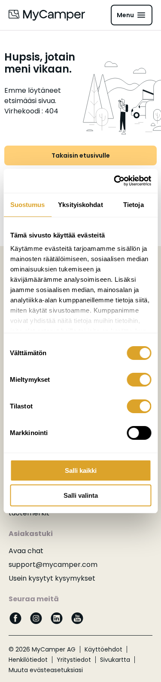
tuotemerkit (29, 513)
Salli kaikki (81, 470)
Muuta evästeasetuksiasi (46, 670)
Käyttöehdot (103, 649)
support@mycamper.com (53, 564)
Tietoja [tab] (133, 204)
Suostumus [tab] (27, 204)
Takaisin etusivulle (81, 155)
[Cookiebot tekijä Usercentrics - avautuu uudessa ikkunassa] (114, 180)
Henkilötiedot (28, 659)
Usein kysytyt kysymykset (52, 578)
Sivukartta (115, 659)
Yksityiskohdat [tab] (80, 204)
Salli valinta (81, 495)
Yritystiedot (74, 659)
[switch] (139, 380)
